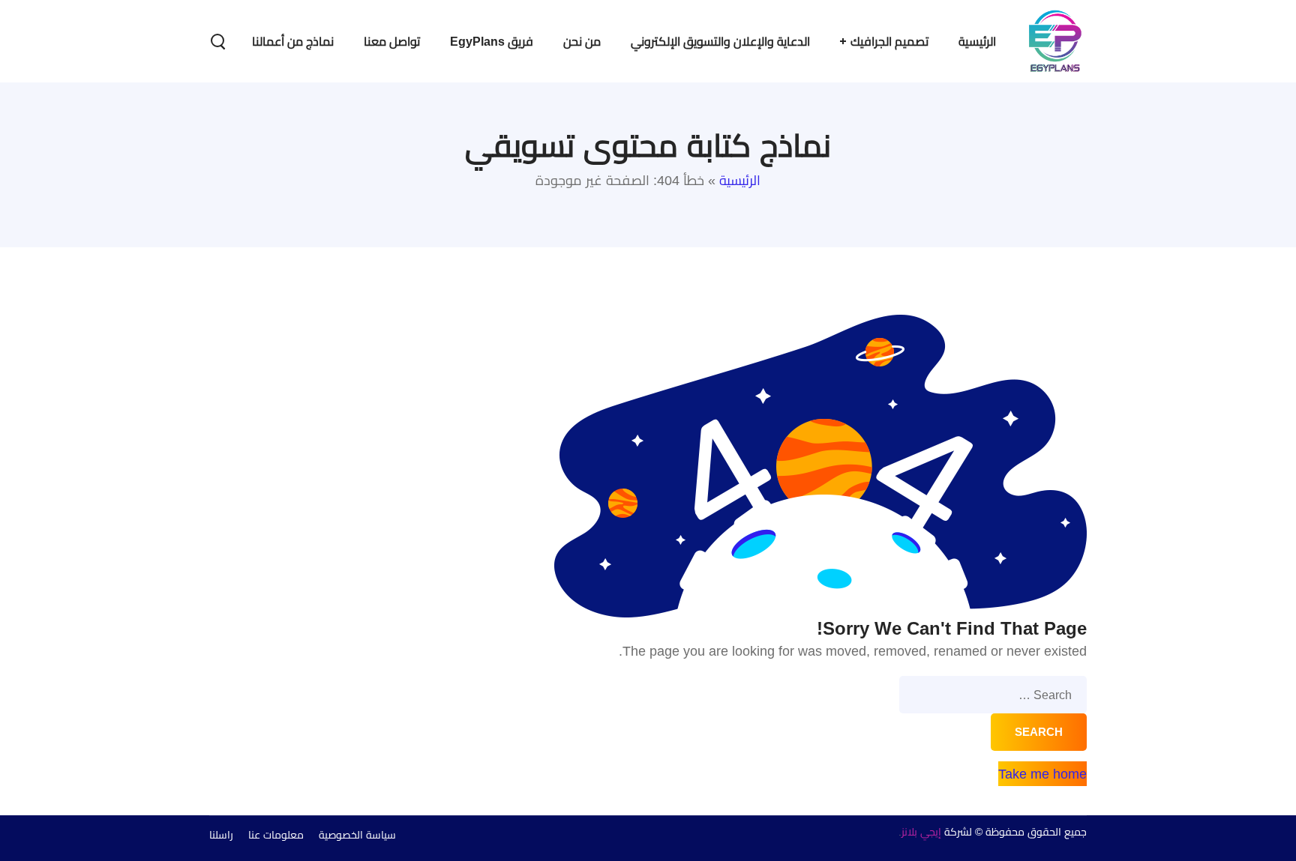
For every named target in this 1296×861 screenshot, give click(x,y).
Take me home (1042, 773)
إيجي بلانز (921, 832)
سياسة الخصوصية (357, 835)
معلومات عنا (276, 835)
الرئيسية (739, 180)
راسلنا (221, 835)
